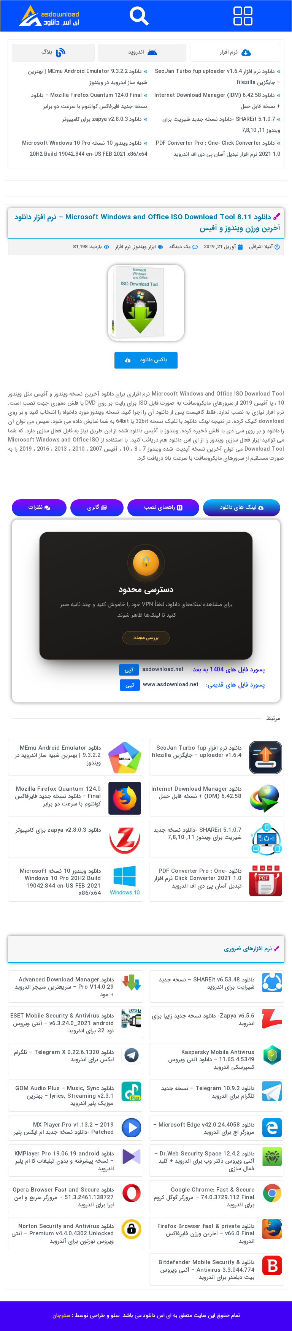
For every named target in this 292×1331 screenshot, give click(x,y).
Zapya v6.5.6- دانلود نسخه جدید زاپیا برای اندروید (203, 1019)
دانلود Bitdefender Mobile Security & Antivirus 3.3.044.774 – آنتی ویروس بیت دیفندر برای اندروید (206, 1270)
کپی (129, 670)
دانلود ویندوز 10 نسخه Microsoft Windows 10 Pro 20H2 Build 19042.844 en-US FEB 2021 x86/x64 (60, 882)
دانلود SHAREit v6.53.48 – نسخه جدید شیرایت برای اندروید (206, 983)
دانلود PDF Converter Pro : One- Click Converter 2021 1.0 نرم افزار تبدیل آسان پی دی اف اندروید (197, 879)
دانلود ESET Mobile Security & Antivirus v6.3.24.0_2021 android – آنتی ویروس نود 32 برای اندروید (62, 1023)
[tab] (235, 53)
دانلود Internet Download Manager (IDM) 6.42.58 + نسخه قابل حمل (196, 793)
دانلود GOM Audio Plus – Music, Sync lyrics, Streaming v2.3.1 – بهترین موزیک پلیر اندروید (64, 1096)
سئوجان (61, 1315)
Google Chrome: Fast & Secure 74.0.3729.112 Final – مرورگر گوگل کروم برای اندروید (204, 1197)
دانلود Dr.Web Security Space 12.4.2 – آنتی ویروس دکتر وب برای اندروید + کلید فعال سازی (204, 1161)
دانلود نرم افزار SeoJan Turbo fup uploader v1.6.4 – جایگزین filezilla (196, 752)
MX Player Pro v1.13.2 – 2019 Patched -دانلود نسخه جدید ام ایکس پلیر (64, 1129)
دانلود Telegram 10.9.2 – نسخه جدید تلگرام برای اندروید (207, 1092)
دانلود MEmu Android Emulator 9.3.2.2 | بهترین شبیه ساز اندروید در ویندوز (58, 756)
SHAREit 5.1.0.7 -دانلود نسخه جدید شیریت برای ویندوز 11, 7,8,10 (197, 834)
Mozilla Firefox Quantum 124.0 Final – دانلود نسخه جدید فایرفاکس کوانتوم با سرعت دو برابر (58, 797)
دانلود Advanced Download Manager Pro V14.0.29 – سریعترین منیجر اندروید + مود (64, 987)
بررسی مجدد (146, 638)
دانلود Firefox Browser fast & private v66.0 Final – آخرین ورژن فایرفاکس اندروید (205, 1234)
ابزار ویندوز (144, 247)
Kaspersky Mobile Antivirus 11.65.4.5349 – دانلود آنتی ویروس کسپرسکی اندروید (211, 1060)
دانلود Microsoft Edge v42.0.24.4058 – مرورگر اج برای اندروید (203, 1129)
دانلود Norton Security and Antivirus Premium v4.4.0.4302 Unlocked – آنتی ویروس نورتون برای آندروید (62, 1234)
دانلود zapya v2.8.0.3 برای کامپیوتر (102, 119)
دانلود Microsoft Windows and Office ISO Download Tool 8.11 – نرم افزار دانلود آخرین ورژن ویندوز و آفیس (147, 223)
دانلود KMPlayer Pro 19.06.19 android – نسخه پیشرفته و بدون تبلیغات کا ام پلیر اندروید (64, 1161)
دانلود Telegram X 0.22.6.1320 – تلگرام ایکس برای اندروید (64, 1056)
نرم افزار (123, 247)
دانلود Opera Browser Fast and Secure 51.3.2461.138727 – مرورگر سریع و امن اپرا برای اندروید (63, 1197)
